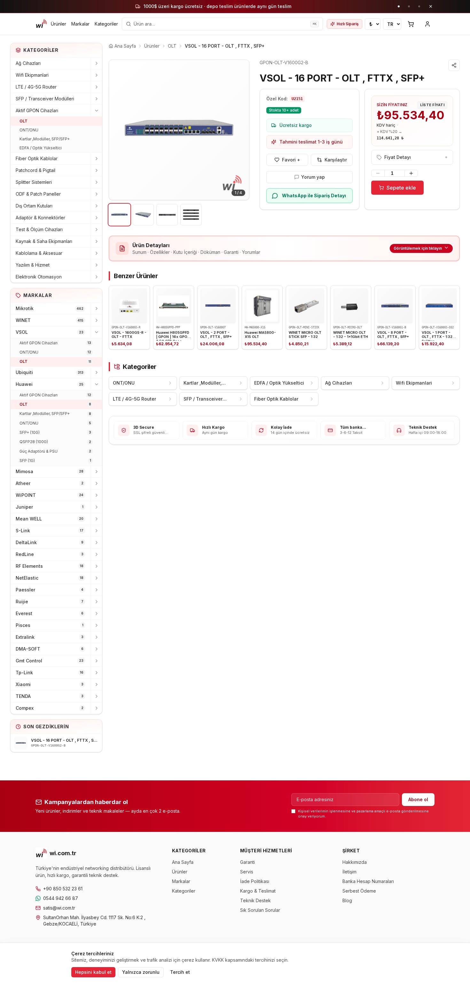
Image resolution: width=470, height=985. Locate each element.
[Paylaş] (454, 65)
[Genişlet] (96, 63)
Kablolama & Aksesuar (39, 253)
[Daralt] (96, 110)
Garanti (247, 862)
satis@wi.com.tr (59, 908)
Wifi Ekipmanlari (32, 75)
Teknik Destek (255, 900)
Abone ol (418, 799)
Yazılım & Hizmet (33, 265)
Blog (347, 900)
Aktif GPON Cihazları (37, 110)
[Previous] (118, 130)
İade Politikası (254, 881)
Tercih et (180, 972)
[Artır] (411, 173)
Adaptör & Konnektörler (40, 217)
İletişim (349, 871)
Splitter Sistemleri (34, 182)
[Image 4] (191, 214)
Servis (246, 871)
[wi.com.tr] (41, 24)
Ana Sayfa (182, 862)
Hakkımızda (354, 862)
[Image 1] (119, 214)
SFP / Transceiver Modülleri (45, 98)
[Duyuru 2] (409, 6)
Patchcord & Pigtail (35, 170)
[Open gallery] (179, 130)
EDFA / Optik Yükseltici (41, 147)
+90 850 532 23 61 (62, 888)
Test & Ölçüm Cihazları (39, 229)
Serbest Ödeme (359, 891)
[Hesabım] (427, 24)
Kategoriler (106, 24)
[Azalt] (378, 173)
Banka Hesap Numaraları (368, 881)
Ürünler (58, 24)
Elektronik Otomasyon (39, 276)
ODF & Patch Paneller (38, 194)
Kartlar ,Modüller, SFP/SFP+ (45, 139)
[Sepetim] (411, 24)
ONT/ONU (29, 130)
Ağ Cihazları (28, 63)
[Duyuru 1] (399, 6)
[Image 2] (143, 214)
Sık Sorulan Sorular (260, 910)
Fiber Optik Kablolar (37, 158)
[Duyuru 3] (419, 6)
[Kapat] (431, 6)
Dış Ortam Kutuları (34, 205)
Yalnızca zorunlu (141, 972)
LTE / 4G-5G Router (36, 87)
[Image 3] (167, 214)
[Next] (239, 130)
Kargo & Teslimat (258, 891)
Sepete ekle (401, 187)
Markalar (80, 24)
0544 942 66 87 (60, 898)
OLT (23, 121)
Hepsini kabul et (93, 972)
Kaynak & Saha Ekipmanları (44, 241)
